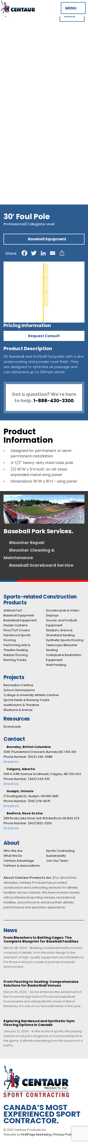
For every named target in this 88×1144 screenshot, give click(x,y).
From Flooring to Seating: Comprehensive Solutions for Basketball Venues (41, 984)
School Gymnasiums (18, 97)
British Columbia (15, 161)
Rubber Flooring (14, 51)
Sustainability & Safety (20, 134)
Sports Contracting (60, 851)
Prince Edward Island (19, 180)
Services (7, 85)
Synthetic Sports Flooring (23, 70)
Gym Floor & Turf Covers (23, 40)
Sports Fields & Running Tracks (28, 104)
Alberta (7, 157)
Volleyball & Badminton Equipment (32, 78)
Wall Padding (12, 82)
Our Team (9, 138)
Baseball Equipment (18, 29)
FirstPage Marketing (36, 1134)
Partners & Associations (22, 123)
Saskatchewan (13, 187)
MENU (71, 8)
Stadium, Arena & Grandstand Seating (35, 67)
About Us (8, 119)
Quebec (7, 183)
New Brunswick (13, 168)
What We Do (13, 855)
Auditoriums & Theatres (21, 108)
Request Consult (44, 335)
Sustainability (56, 855)
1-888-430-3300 (53, 400)
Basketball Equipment (20, 33)
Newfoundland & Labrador (24, 191)
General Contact (15, 153)
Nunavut (7, 198)
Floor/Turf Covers (17, 630)
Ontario (7, 176)
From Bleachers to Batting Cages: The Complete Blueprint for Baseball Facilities (41, 940)
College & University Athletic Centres (34, 100)
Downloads (12, 726)
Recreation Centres (18, 93)
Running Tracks (14, 55)
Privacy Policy (64, 1134)
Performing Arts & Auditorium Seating (34, 48)
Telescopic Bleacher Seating (26, 74)
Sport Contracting (17, 131)
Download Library (16, 116)
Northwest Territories (20, 195)
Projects (7, 89)
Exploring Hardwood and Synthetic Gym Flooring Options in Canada (39, 1023)
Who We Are (13, 851)
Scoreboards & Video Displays (27, 59)
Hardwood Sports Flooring (24, 44)
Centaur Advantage (18, 127)
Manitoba (9, 165)
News (5, 146)
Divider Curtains (14, 36)
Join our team (13, 142)
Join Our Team (57, 860)
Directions (11, 761)
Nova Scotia (11, 172)
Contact (7, 149)
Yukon (5, 202)
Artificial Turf (11, 25)
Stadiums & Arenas (17, 112)
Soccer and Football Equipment (29, 63)
